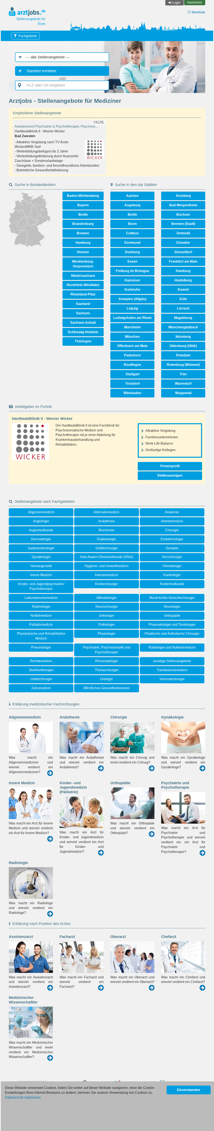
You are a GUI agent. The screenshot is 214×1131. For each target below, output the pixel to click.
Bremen (83, 233)
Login (176, 2)
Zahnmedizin (41, 688)
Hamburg (83, 242)
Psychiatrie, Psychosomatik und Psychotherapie (106, 650)
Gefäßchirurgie (107, 548)
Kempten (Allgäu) (132, 299)
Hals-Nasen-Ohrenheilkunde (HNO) (106, 557)
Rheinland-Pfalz (83, 294)
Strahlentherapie (41, 670)
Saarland (83, 304)
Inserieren (194, 2)
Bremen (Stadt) (183, 224)
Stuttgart (132, 374)
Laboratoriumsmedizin (41, 598)
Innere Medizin (41, 575)
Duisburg (132, 252)
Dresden (183, 242)
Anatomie (172, 512)
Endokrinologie (172, 539)
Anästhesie (106, 521)
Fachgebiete (27, 36)
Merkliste (198, 12)
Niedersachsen (83, 275)
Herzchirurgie (172, 557)
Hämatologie (172, 566)
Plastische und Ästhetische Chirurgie (172, 633)
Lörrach (183, 308)
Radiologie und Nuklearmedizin (172, 647)
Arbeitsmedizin (172, 521)
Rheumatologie (106, 661)
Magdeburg (183, 318)
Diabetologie (106, 539)
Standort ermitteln (41, 71)
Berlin (83, 214)
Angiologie (41, 521)
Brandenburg (83, 224)
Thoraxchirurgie (106, 670)
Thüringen (83, 341)
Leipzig (132, 308)
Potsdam (183, 355)
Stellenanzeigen (169, 475)
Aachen (132, 195)
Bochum (183, 214)
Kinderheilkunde (172, 584)
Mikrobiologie (107, 598)
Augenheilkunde (41, 530)
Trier (183, 374)
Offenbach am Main (132, 346)
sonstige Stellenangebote (172, 661)
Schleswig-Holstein (83, 332)
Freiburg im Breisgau (132, 271)
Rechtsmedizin (41, 661)
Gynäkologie (41, 557)
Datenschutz (14, 1097)
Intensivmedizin (106, 575)
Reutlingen (132, 364)
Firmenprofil (170, 466)
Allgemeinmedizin (41, 512)
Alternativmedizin (106, 512)
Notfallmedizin (41, 615)
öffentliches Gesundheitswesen (106, 688)
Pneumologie (41, 647)
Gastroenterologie (41, 548)
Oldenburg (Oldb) (183, 346)
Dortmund (132, 242)
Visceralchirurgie (172, 679)
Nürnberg (183, 336)
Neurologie (172, 606)
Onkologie (106, 615)
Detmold (183, 233)
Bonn (132, 224)
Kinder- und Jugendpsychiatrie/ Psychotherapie (41, 586)
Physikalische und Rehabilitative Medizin (41, 636)
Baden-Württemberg (83, 195)
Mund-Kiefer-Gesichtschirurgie (172, 598)
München (132, 336)
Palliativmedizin (41, 624)
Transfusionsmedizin (172, 670)
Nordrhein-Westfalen (83, 285)
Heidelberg (183, 280)
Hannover (132, 280)
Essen (132, 261)
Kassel (183, 289)
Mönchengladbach (183, 327)
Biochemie (107, 530)
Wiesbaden (132, 393)
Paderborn (132, 355)
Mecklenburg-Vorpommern (83, 264)
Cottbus (132, 233)
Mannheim (132, 327)
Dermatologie (41, 539)
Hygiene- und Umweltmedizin (107, 566)
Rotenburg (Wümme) (183, 364)
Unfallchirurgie (41, 679)
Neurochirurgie (107, 606)
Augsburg (132, 205)
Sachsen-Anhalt (83, 322)
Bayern (83, 205)
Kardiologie (172, 575)
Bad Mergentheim (183, 205)
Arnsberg (183, 195)
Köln (183, 299)
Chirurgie (172, 530)
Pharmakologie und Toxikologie (172, 624)
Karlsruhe (132, 289)
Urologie (106, 679)
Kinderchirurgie (106, 584)
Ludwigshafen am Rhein (132, 318)
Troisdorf (132, 383)
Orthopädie (172, 615)
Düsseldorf (183, 252)
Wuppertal (183, 393)
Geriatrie (172, 548)
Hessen (83, 252)
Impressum (32, 1097)
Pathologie (106, 624)
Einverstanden (188, 1090)
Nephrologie (41, 606)
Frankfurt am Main (183, 261)
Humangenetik (41, 566)
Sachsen (83, 313)
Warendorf (183, 383)
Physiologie (106, 633)
